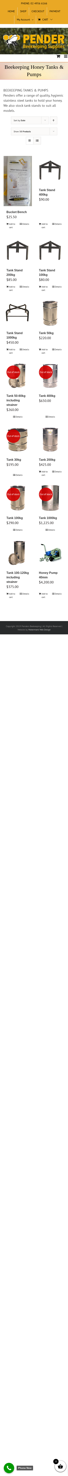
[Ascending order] (53, 120)
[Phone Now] (9, 1468)
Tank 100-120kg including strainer (17, 577)
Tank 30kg (13, 459)
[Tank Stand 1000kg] (18, 313)
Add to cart (12, 225)
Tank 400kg (47, 395)
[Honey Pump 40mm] (50, 553)
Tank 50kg (46, 333)
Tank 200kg (47, 459)
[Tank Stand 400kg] (50, 170)
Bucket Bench (16, 212)
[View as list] (37, 140)
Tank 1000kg (48, 518)
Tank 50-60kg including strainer (16, 400)
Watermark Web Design (39, 629)
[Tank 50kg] (50, 313)
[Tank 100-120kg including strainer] (18, 553)
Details (25, 223)
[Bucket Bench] (18, 181)
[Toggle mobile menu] (66, 56)
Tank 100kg (14, 518)
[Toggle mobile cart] (58, 56)
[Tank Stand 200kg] (18, 250)
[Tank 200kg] (50, 440)
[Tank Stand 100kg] (50, 250)
